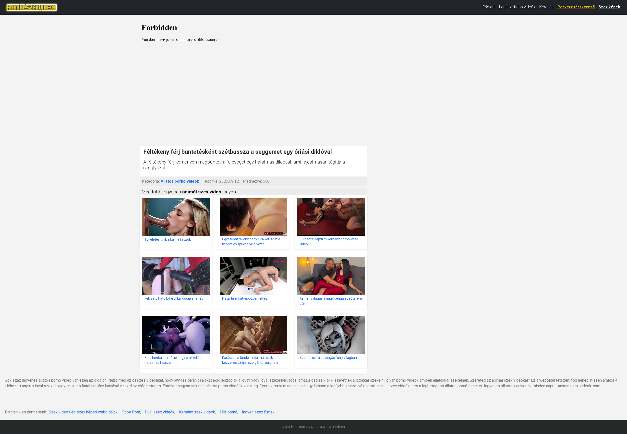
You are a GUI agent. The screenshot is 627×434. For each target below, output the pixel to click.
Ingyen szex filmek (258, 412)
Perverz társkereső (576, 7)
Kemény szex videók (197, 412)
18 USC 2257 (306, 427)
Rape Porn (131, 412)
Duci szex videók (159, 412)
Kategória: (151, 181)
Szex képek (609, 7)
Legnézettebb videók (517, 7)
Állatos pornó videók (180, 181)
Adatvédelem (337, 427)
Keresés (546, 7)
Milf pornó (228, 412)
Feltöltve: (210, 181)
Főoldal (488, 7)
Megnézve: (252, 181)
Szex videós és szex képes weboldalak (83, 412)
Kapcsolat (288, 427)
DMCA (321, 427)
